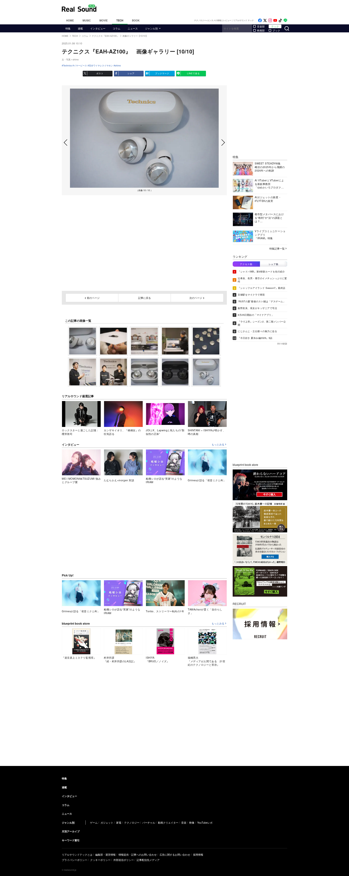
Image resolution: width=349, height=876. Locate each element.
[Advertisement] (199, 8)
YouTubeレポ (204, 822)
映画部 (261, 30)
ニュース (133, 28)
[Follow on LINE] (285, 20)
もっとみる (218, 444)
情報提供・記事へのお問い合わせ (138, 854)
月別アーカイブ (71, 831)
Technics (67, 65)
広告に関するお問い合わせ (175, 854)
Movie (103, 20)
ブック (276, 30)
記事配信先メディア (148, 860)
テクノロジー (131, 822)
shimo (118, 65)
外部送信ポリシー (123, 860)
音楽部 (261, 26)
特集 (68, 28)
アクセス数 (246, 264)
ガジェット (107, 822)
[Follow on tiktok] (280, 20)
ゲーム (94, 822)
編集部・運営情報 (105, 854)
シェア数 (273, 264)
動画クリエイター (168, 822)
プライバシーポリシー (74, 860)
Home (70, 20)
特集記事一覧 (277, 248)
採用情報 (198, 854)
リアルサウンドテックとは (77, 854)
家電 (118, 822)
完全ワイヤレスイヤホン (101, 65)
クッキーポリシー (100, 860)
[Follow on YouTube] (275, 20)
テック (275, 26)
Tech (119, 20)
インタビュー (97, 28)
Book (136, 20)
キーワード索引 (71, 840)
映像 (191, 822)
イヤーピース (80, 65)
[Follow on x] (265, 20)
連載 (80, 28)
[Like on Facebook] (260, 20)
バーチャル (148, 822)
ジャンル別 (151, 28)
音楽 (183, 822)
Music (87, 20)
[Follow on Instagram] (270, 20)
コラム (116, 28)
